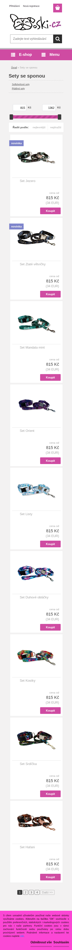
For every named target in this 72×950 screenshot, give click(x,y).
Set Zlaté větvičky (33, 264)
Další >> (47, 892)
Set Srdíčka (28, 764)
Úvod (14, 67)
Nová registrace (31, 6)
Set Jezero (27, 181)
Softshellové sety (21, 84)
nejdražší (55, 127)
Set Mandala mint (32, 347)
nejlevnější (39, 127)
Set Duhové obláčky (34, 597)
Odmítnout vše (41, 942)
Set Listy (26, 514)
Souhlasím (61, 942)
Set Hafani (27, 847)
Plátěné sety (18, 88)
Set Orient (27, 431)
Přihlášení (14, 6)
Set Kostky (28, 680)
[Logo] (36, 22)
